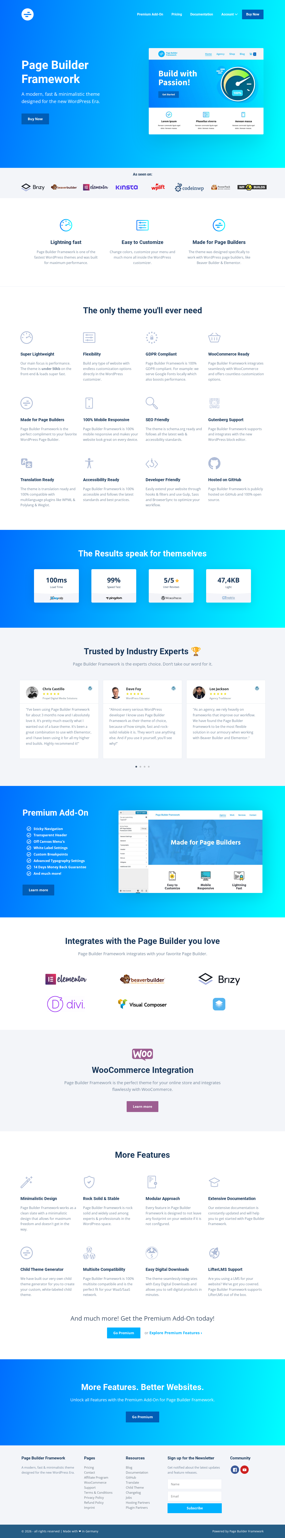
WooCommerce (95, 1482)
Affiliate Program (96, 1477)
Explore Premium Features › (175, 1332)
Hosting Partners (138, 1502)
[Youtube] (244, 1469)
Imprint (89, 1507)
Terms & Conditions (98, 1492)
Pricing (177, 14)
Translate (132, 1482)
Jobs (129, 1497)
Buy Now (252, 14)
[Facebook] (235, 1469)
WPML (67, 499)
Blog (129, 1467)
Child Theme (135, 1487)
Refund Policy (94, 1502)
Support (90, 1487)
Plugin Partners (137, 1507)
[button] (136, 767)
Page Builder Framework (247, 1531)
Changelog (133, 1492)
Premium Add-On (150, 14)
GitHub (131, 1477)
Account (228, 14)
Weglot (43, 505)
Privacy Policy (94, 1497)
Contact (89, 1472)
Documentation (201, 14)
